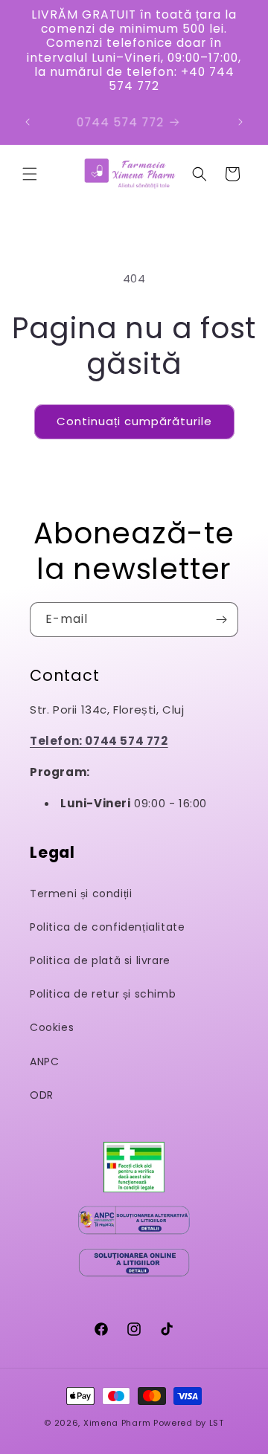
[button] (29, 174)
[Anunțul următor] (240, 122)
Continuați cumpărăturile (134, 421)
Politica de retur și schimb (103, 993)
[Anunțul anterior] (27, 122)
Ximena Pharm (116, 1423)
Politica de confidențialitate (107, 927)
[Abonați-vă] (221, 619)
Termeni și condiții (81, 893)
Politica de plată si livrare (100, 960)
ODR (42, 1095)
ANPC (44, 1061)
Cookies (52, 1027)
